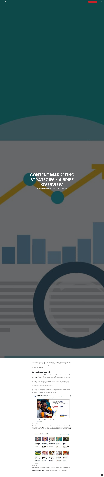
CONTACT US (83, 1)
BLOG (79, 1)
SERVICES (68, 1)
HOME (59, 1)
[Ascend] (4, 1)
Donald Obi (64, 188)
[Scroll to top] (102, 474)
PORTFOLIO (74, 1)
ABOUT (63, 1)
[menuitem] (59, 2)
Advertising (48, 188)
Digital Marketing (55, 188)
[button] (100, 2)
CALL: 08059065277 (92, 1)
